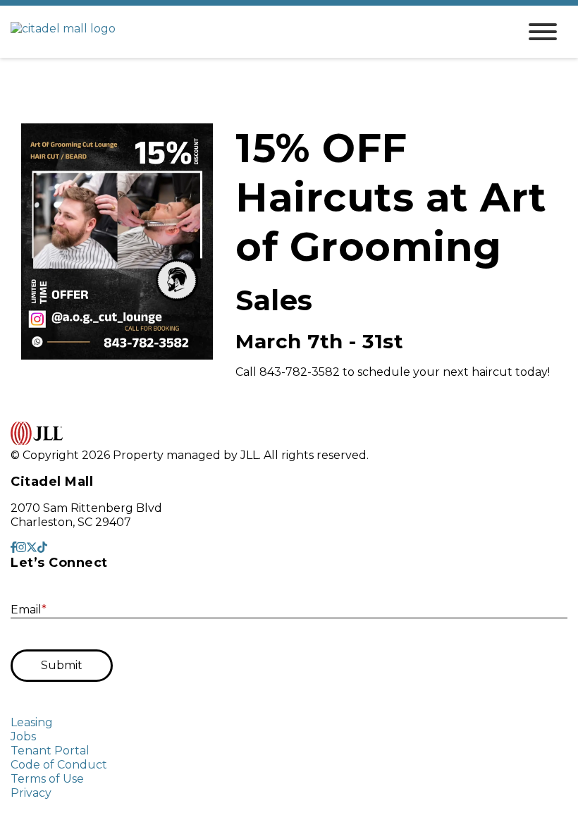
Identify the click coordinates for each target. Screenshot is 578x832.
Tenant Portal (50, 750)
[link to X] (31, 547)
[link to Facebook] (13, 547)
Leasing (32, 722)
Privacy (31, 793)
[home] (254, 32)
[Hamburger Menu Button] (542, 32)
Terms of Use (47, 778)
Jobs (23, 736)
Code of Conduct (59, 764)
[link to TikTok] (42, 547)
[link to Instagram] (21, 547)
